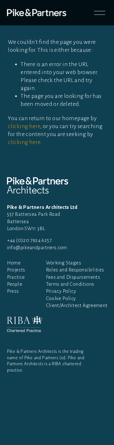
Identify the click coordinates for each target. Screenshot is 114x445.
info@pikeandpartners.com (37, 247)
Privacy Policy (61, 291)
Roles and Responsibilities (75, 269)
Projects (16, 269)
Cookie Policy (61, 298)
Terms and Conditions (70, 284)
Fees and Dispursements (73, 277)
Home (14, 262)
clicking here (24, 126)
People (14, 284)
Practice (16, 277)
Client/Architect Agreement (77, 305)
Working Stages (63, 262)
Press (13, 291)
